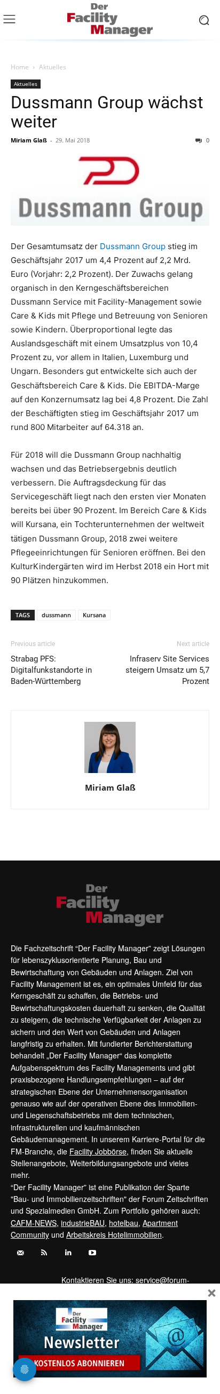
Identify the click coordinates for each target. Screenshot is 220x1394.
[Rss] (44, 1253)
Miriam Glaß (29, 140)
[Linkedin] (68, 1253)
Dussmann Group (133, 246)
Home (20, 66)
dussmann (56, 615)
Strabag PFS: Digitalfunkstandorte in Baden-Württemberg (51, 670)
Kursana (94, 615)
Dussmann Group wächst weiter (107, 112)
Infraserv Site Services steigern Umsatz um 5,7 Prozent (167, 670)
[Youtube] (92, 1253)
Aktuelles (52, 66)
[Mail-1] (20, 1253)
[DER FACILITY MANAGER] (109, 20)
